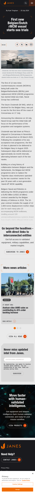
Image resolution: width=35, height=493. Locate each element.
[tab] (15, 328)
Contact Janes (9, 460)
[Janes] (9, 3)
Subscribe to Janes (15, 252)
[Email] (31, 44)
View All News (15, 336)
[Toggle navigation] (32, 3)
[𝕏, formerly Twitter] (22, 44)
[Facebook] (17, 44)
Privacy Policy (5, 468)
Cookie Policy (26, 480)
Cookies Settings (17, 484)
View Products (15, 425)
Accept (17, 489)
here (16, 369)
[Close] (33, 473)
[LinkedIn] (26, 44)
